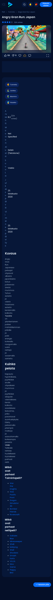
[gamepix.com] (10, 4)
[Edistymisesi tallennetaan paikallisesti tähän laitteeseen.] (24, 55)
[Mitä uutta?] (30, 4)
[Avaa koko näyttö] (47, 55)
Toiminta (11, 12)
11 (15, 55)
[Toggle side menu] (3, 4)
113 (8, 55)
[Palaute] (29, 55)
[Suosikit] (36, 4)
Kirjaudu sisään (46, 4)
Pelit (3, 12)
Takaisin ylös (43, 584)
